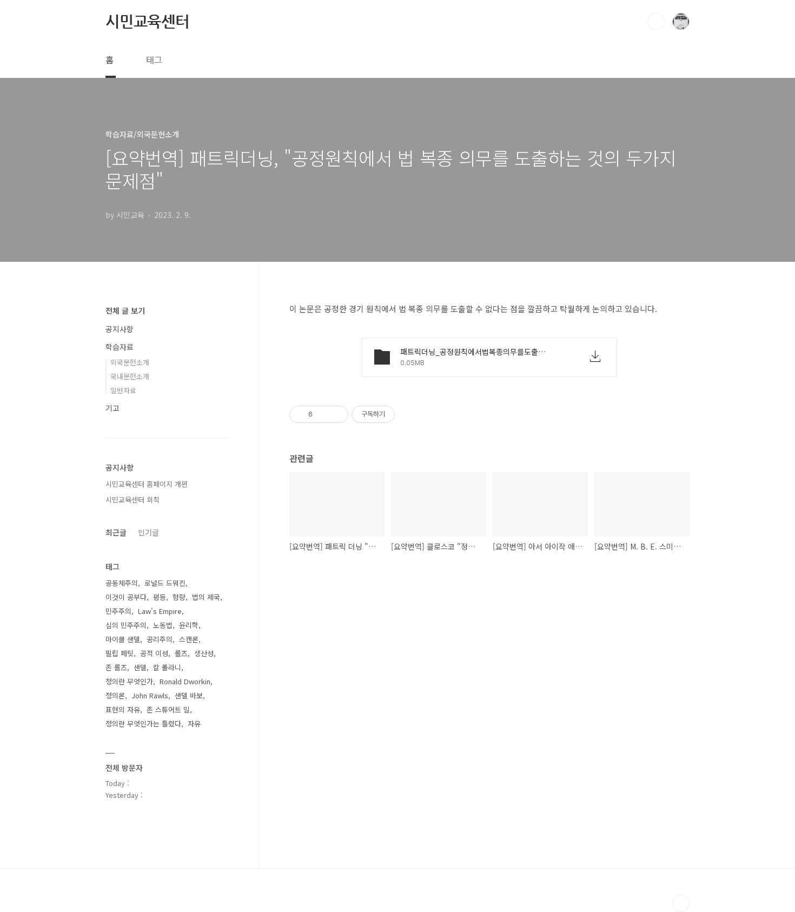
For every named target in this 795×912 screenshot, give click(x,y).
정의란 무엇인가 (129, 681)
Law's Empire (160, 611)
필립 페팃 (119, 653)
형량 (179, 597)
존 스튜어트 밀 (168, 709)
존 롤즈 (116, 667)
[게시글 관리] (336, 414)
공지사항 (119, 328)
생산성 (204, 653)
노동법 (163, 625)
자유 (194, 723)
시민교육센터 (147, 21)
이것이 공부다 (126, 597)
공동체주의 (121, 583)
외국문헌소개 (129, 362)
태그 (154, 59)
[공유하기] (322, 414)
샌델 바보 (189, 695)
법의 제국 (206, 597)
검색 (656, 22)
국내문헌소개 (129, 376)
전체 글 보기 (125, 310)
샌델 (140, 667)
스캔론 (188, 639)
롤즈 (181, 653)
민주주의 (118, 611)
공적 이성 (154, 653)
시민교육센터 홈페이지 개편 (146, 484)
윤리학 (188, 625)
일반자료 (123, 390)
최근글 (116, 532)
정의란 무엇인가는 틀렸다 (143, 723)
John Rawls (149, 695)
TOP (681, 903)
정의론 (115, 695)
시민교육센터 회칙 (132, 499)
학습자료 (119, 346)
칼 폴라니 (167, 667)
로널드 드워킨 (165, 583)
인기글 (148, 532)
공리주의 (160, 639)
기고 (112, 407)
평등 (159, 597)
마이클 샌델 (122, 639)
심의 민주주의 (126, 625)
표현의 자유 (122, 709)
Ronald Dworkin (185, 681)
